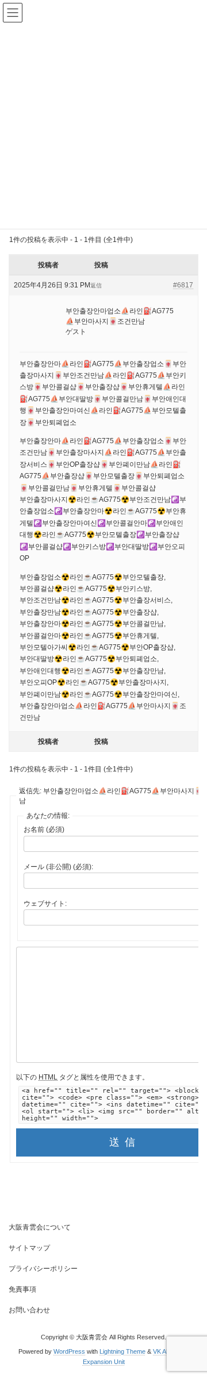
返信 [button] (96, 285)
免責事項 (22, 1289)
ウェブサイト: (45, 904)
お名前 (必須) (44, 829)
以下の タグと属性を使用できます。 (82, 1077)
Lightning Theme (122, 1351)
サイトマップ (29, 1248)
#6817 (183, 285)
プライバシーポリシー (43, 1269)
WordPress (69, 1351)
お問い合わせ (29, 1310)
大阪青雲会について (40, 1227)
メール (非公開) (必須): (58, 867)
